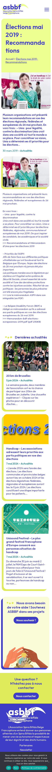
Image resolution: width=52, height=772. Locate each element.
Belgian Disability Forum (21, 305)
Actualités (26, 150)
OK (8, 768)
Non (16, 768)
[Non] (48, 762)
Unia (7, 214)
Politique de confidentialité (34, 768)
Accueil (10, 59)
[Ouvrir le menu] (47, 9)
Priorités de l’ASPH (14, 253)
